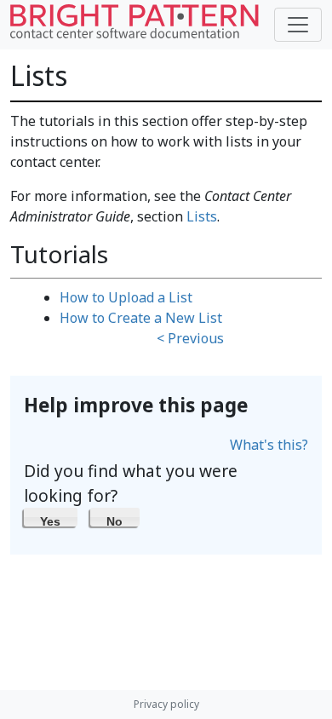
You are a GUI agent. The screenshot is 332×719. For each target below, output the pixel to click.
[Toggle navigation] (298, 25)
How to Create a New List (141, 317)
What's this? (269, 444)
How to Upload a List (126, 297)
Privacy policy (166, 704)
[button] (50, 517)
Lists (201, 216)
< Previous (190, 338)
